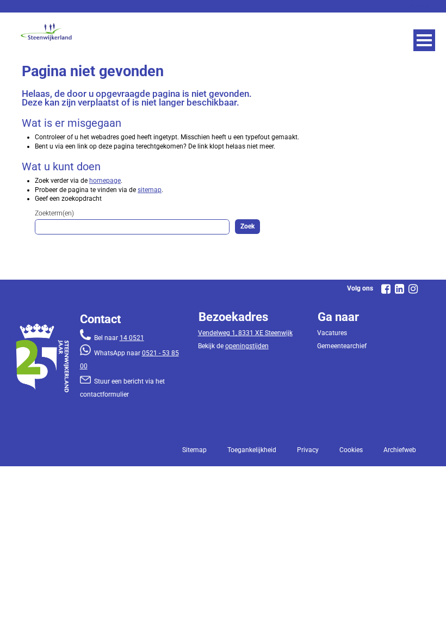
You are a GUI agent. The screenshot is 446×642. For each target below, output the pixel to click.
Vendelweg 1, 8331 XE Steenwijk (245, 333)
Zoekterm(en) (54, 213)
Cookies (351, 450)
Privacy (308, 450)
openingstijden (247, 346)
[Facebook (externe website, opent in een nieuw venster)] (386, 289)
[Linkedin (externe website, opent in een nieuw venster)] (399, 289)
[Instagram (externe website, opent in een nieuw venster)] (413, 289)
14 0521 (132, 338)
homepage (105, 180)
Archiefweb (399, 450)
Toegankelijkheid (251, 450)
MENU (424, 40)
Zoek (247, 226)
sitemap (150, 190)
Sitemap (194, 450)
